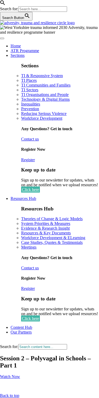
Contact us (30, 139)
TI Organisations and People (45, 94)
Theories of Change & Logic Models (52, 218)
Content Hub (21, 327)
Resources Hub (23, 198)
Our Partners (21, 332)
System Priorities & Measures (45, 223)
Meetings (28, 247)
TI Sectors (29, 90)
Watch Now (10, 376)
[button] (2, 4)
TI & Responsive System (42, 75)
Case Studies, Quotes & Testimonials (52, 242)
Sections (18, 55)
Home (16, 46)
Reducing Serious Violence (44, 113)
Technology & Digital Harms (45, 99)
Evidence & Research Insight (45, 228)
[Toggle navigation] (2, 38)
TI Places (29, 80)
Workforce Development (41, 118)
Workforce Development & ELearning (53, 237)
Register (28, 160)
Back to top (9, 395)
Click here (30, 189)
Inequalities (30, 104)
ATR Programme (25, 50)
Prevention (30, 109)
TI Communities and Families (45, 85)
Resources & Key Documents (46, 233)
